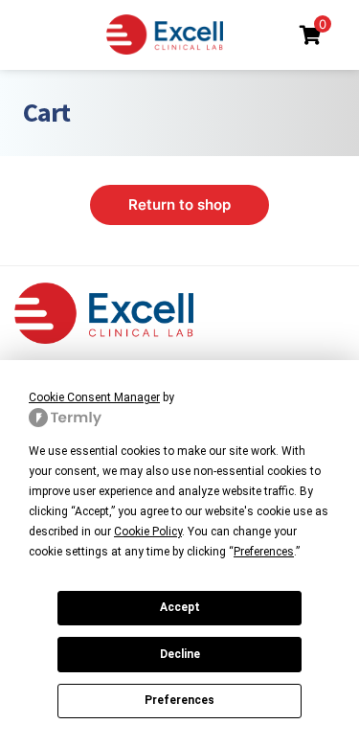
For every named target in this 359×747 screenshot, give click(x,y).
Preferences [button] (264, 551)
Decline (180, 654)
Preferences (179, 700)
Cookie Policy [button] (148, 531)
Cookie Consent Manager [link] (94, 397)
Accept (180, 607)
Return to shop (179, 204)
